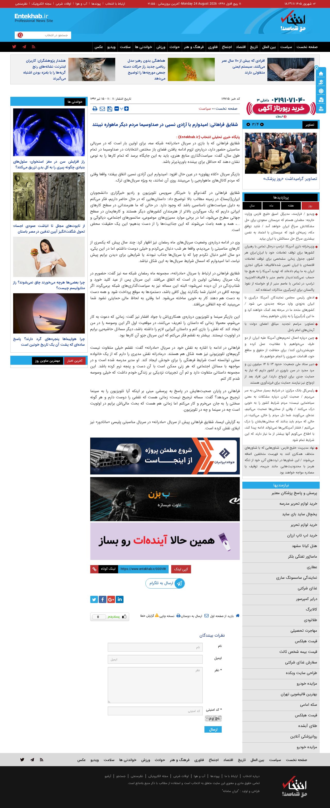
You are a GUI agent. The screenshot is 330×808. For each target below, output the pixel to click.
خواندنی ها (143, 47)
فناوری (213, 47)
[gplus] (111, 599)
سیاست (286, 47)
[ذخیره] (109, 109)
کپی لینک (181, 569)
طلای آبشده (307, 726)
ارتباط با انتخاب (115, 3)
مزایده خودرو (307, 683)
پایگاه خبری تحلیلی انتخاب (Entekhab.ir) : (208, 137)
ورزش (160, 47)
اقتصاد (241, 47)
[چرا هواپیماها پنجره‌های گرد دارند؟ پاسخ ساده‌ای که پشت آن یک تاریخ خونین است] (49, 313)
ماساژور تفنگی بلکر (302, 556)
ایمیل (218, 658)
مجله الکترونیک (41, 3)
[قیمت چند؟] (321, 82)
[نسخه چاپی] (95, 109)
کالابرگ (311, 609)
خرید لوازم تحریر (304, 525)
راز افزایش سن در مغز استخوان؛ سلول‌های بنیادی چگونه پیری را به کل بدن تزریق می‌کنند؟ (49, 164)
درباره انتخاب (251, 776)
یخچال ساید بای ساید (299, 514)
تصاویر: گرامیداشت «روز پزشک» (290, 179)
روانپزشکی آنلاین (303, 736)
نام (220, 646)
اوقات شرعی (63, 3)
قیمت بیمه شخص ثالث (298, 652)
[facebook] (102, 599)
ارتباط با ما (231, 776)
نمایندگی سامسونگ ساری (296, 578)
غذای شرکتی (307, 588)
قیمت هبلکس (306, 641)
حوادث (175, 47)
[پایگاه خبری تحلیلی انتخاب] (297, 23)
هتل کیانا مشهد (304, 546)
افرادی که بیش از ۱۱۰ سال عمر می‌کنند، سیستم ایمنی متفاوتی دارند (243, 66)
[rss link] (41, 759)
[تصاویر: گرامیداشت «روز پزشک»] (281, 153)
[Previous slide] (262, 124)
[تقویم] (321, 99)
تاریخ (254, 47)
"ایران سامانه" (230, 791)
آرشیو (108, 776)
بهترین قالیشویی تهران (299, 694)
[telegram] (24, 47)
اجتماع (227, 47)
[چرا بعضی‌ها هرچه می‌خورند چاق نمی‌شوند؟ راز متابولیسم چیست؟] (49, 257)
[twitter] (14, 47)
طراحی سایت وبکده (301, 673)
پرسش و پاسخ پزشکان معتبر (294, 493)
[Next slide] (248, 124)
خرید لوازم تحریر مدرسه (298, 504)
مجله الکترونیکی (158, 776)
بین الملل (269, 47)
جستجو (121, 776)
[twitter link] (22, 759)
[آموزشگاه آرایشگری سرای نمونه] (165, 541)
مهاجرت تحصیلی (304, 631)
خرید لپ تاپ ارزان (302, 535)
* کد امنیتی (214, 709)
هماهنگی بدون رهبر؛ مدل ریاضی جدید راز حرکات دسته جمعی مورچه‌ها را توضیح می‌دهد (144, 69)
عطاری (312, 567)
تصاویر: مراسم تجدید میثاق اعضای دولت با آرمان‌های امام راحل (279, 327)
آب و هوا (81, 3)
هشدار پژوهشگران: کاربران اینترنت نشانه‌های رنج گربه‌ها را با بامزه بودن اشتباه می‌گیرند (44, 69)
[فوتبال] (321, 90)
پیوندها (96, 3)
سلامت (125, 47)
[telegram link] (32, 759)
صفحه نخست (307, 47)
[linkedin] (119, 599)
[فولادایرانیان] (165, 456)
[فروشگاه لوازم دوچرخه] (165, 499)
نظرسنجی (21, 3)
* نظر (218, 670)
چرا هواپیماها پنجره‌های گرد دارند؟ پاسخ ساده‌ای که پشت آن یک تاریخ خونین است (49, 341)
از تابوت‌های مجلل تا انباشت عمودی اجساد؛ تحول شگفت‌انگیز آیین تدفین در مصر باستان (49, 228)
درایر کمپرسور (306, 599)
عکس (99, 47)
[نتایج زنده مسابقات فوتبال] (321, 108)
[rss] (33, 47)
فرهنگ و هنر (194, 47)
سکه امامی (308, 705)
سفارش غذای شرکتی (301, 662)
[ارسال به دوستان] (102, 109)
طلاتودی (310, 620)
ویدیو (111, 47)
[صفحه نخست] (321, 73)
